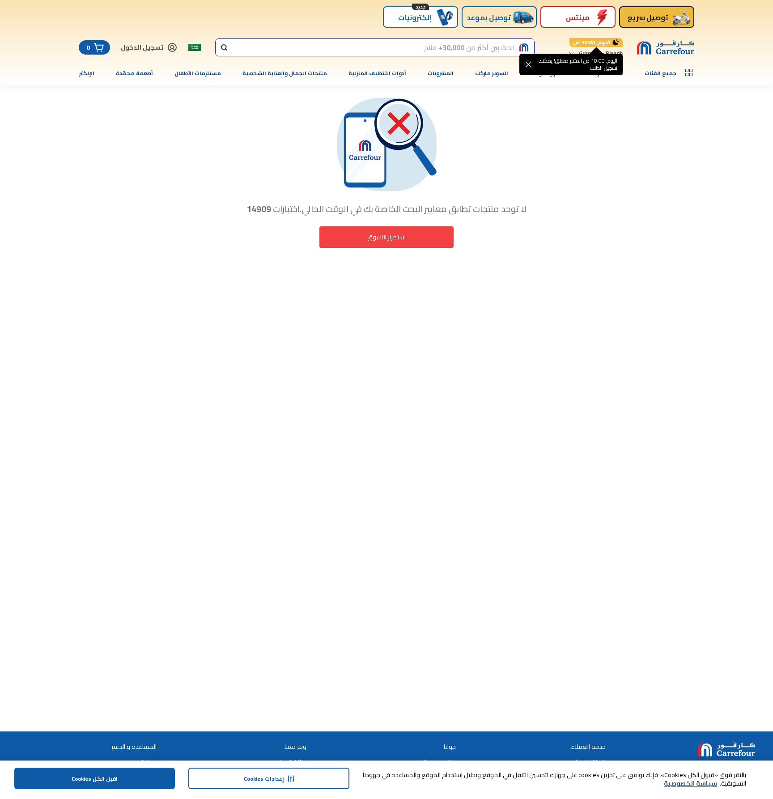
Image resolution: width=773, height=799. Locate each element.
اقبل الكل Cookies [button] (95, 779)
